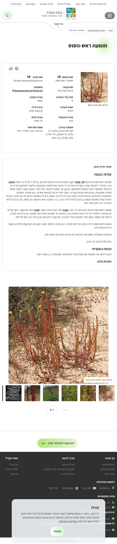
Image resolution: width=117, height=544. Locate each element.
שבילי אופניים (46, 4)
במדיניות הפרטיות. (67, 521)
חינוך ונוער (80, 4)
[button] (59, 77)
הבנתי (57, 531)
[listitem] (58, 335)
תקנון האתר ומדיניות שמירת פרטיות (59, 469)
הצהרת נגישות (68, 464)
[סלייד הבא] (52, 410)
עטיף (37, 210)
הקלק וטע (30, 4)
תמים (12, 182)
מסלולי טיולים (64, 4)
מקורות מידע (104, 261)
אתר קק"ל (13, 464)
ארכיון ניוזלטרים (67, 474)
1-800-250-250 (105, 502)
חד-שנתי (80, 182)
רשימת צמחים (108, 464)
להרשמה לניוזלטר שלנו (61, 444)
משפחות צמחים (108, 469)
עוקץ (65, 210)
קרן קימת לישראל (98, 4)
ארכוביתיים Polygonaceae (27, 90)
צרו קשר (58, 24)
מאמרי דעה (110, 474)
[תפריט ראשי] (110, 15)
